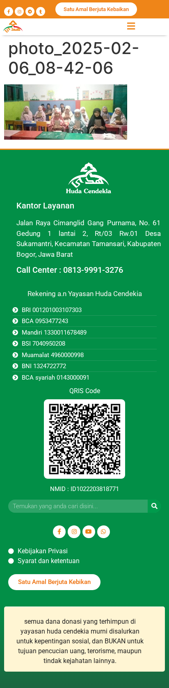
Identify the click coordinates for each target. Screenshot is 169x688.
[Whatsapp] (103, 531)
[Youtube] (88, 531)
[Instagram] (19, 11)
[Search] (154, 506)
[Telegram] (29, 11)
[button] (131, 26)
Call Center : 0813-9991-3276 (69, 270)
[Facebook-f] (8, 11)
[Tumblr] (40, 11)
